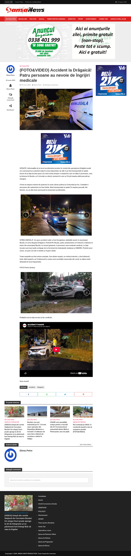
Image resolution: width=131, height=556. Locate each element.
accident (32, 387)
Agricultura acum (12, 422)
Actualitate (11, 19)
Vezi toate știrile (85, 444)
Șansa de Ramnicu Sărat (47, 534)
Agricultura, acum (118, 19)
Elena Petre (10, 75)
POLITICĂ (33, 19)
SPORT (80, 19)
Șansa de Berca (43, 545)
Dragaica (40, 387)
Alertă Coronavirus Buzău (47, 504)
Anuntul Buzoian (13, 24)
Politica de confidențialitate (33, 2)
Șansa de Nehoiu (79, 422)
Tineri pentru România (56, 19)
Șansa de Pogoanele (45, 542)
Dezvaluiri (22, 19)
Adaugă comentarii (10, 99)
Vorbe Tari (103, 19)
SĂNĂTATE (72, 19)
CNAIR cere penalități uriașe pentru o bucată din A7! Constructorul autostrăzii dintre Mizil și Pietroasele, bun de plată (59, 427)
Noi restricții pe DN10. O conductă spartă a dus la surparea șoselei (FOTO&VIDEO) (82, 428)
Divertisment (91, 19)
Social (41, 19)
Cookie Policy (19, 2)
